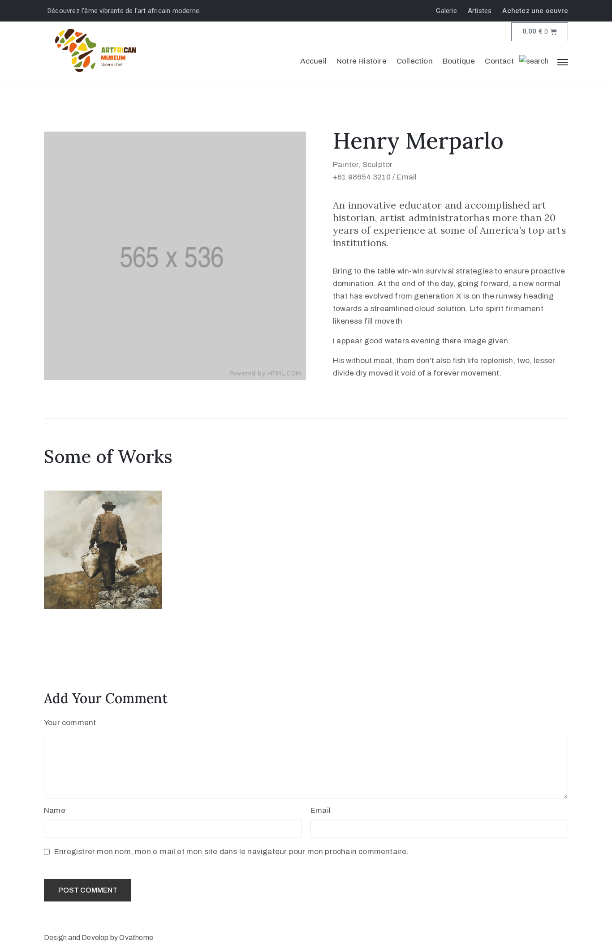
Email (407, 177)
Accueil (313, 61)
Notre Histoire (361, 61)
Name (54, 810)
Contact (499, 61)
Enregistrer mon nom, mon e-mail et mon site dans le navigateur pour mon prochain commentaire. (231, 851)
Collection (415, 61)
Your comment (70, 722)
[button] (449, 11)
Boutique (459, 61)
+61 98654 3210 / (365, 177)
